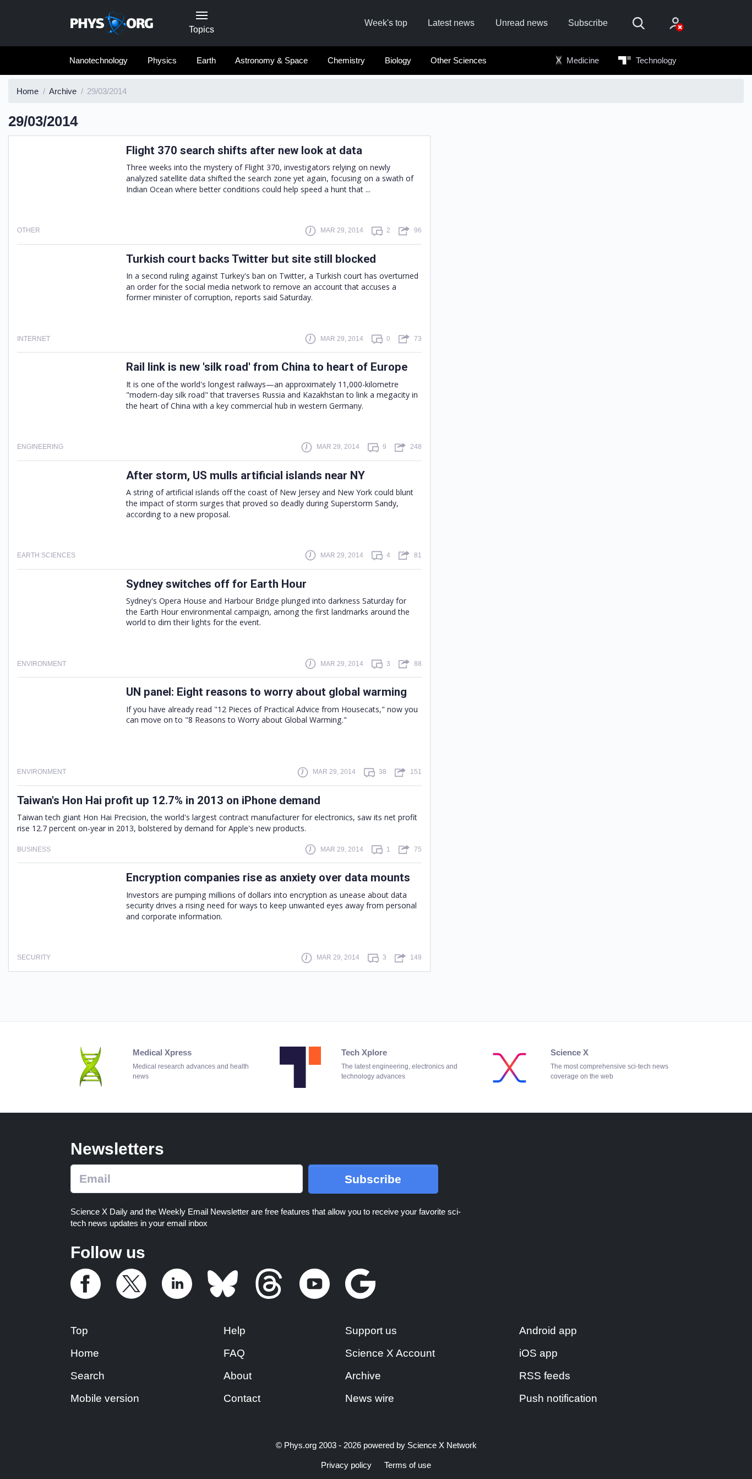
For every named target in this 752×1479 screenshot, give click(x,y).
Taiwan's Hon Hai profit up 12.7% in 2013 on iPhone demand (168, 800)
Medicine (581, 60)
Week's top (385, 23)
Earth (206, 60)
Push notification (558, 1398)
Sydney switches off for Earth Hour (216, 583)
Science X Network (442, 1445)
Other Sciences (459, 60)
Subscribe (588, 23)
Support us (371, 1330)
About (238, 1376)
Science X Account (390, 1353)
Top (79, 1330)
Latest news (451, 23)
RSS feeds (544, 1376)
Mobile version (104, 1398)
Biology (398, 60)
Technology (655, 60)
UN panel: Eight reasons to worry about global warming (266, 691)
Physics (162, 60)
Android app (548, 1330)
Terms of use (407, 1465)
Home (84, 1353)
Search (87, 1376)
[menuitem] (98, 61)
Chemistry (346, 60)
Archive (363, 1376)
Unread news (521, 23)
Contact (242, 1398)
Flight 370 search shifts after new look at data (244, 150)
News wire (369, 1398)
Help (235, 1330)
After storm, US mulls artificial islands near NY (245, 475)
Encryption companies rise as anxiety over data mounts (268, 877)
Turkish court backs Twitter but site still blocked (251, 259)
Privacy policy (346, 1465)
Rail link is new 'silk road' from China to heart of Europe (266, 366)
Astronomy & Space (271, 60)
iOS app (538, 1353)
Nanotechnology (98, 60)
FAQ (234, 1353)
